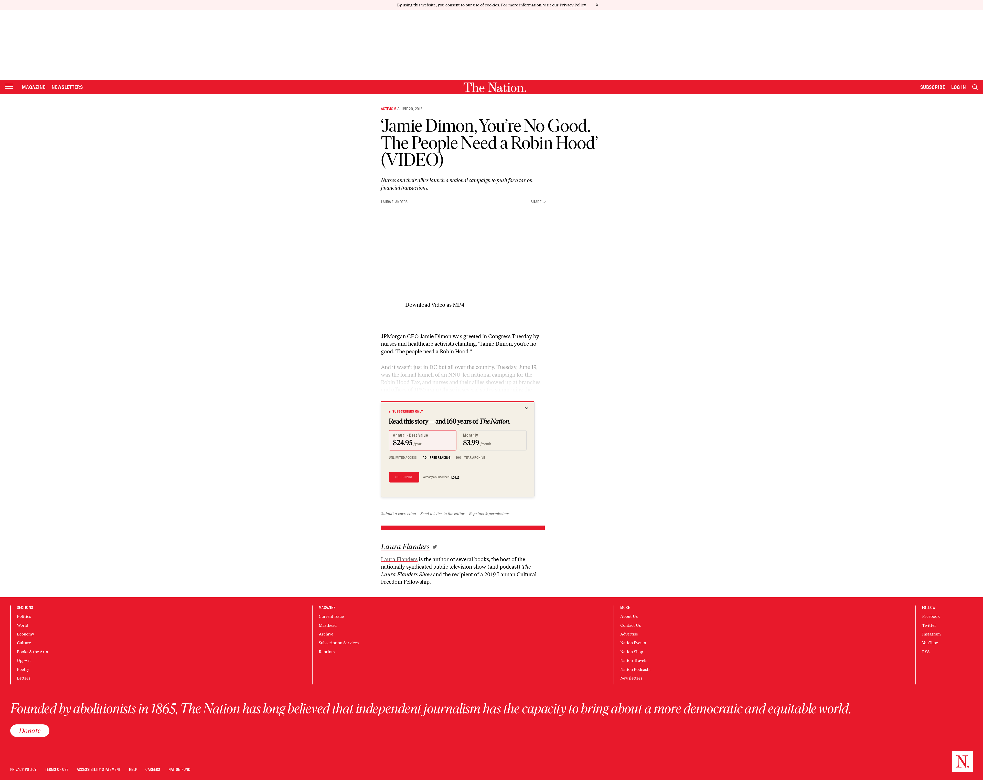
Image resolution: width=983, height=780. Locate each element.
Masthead (328, 625)
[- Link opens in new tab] (435, 547)
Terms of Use (57, 769)
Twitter (929, 625)
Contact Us (630, 625)
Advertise (629, 634)
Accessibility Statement (99, 769)
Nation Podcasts (635, 669)
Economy (25, 634)
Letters (23, 678)
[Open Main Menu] (9, 86)
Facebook (931, 616)
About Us (629, 616)
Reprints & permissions (489, 513)
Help (133, 769)
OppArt (24, 660)
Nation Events (633, 642)
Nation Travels (633, 660)
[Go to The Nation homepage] (494, 87)
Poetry (23, 669)
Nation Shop (631, 651)
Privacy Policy (573, 5)
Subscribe (932, 87)
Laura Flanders (394, 201)
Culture (24, 642)
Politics (24, 616)
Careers (152, 769)
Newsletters (67, 87)
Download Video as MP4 (434, 305)
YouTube (930, 642)
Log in (455, 477)
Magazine (34, 87)
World (22, 625)
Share (536, 202)
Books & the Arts (32, 651)
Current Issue (331, 616)
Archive (326, 634)
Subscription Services (339, 642)
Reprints (327, 651)
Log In (958, 87)
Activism (388, 108)
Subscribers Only (407, 411)
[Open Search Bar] (975, 87)
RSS (925, 651)
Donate (30, 730)
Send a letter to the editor (442, 513)
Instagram (931, 634)
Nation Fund (179, 769)
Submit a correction (398, 513)
